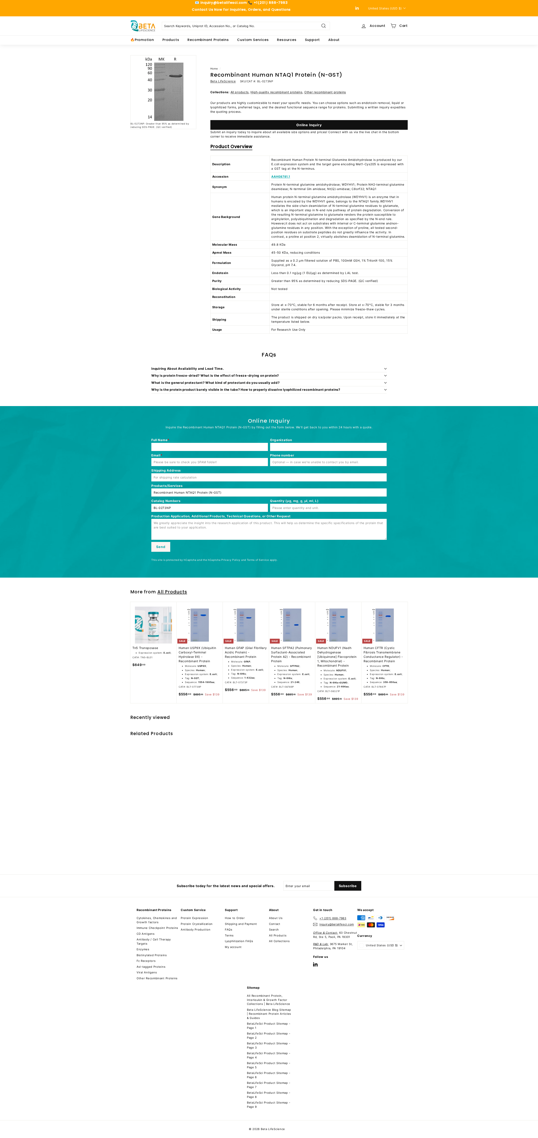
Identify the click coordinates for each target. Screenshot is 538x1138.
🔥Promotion (142, 39)
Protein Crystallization (197, 924)
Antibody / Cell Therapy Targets (154, 941)
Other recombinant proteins (325, 92)
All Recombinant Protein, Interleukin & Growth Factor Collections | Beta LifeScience (268, 1000)
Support (312, 39)
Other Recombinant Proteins (157, 978)
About (334, 39)
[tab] (231, 147)
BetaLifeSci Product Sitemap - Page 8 (268, 1095)
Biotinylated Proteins (152, 955)
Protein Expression (194, 918)
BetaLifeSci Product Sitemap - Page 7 (268, 1085)
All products (240, 92)
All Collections (279, 941)
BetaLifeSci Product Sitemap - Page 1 (268, 1025)
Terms (229, 935)
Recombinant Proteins (208, 39)
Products (170, 39)
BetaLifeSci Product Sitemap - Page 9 (268, 1104)
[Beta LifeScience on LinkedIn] (315, 964)
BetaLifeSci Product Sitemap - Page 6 (268, 1075)
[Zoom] (163, 88)
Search (274, 929)
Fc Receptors (146, 960)
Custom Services (253, 39)
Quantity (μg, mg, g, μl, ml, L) (294, 501)
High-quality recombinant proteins (276, 92)
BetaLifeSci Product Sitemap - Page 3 (268, 1045)
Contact (274, 924)
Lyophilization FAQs (239, 941)
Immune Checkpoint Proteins (157, 928)
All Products (172, 592)
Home (214, 68)
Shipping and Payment (241, 924)
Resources (286, 39)
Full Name (159, 440)
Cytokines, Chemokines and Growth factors (157, 920)
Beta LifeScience (223, 81)
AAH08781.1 (280, 176)
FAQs (228, 929)
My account (233, 947)
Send (160, 547)
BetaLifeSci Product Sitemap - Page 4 (268, 1055)
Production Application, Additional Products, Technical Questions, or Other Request (220, 516)
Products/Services (167, 486)
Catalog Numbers (166, 501)
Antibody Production (195, 929)
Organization (281, 440)
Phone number (282, 455)
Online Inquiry (309, 125)
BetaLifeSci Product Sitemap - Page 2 (268, 1035)
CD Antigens (146, 933)
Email (156, 455)
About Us (276, 918)
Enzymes (143, 949)
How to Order (235, 918)
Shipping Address (166, 470)
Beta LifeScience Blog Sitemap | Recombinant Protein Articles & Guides (269, 1014)
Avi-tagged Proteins (151, 966)
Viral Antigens (147, 972)
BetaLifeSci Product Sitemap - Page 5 (268, 1065)
